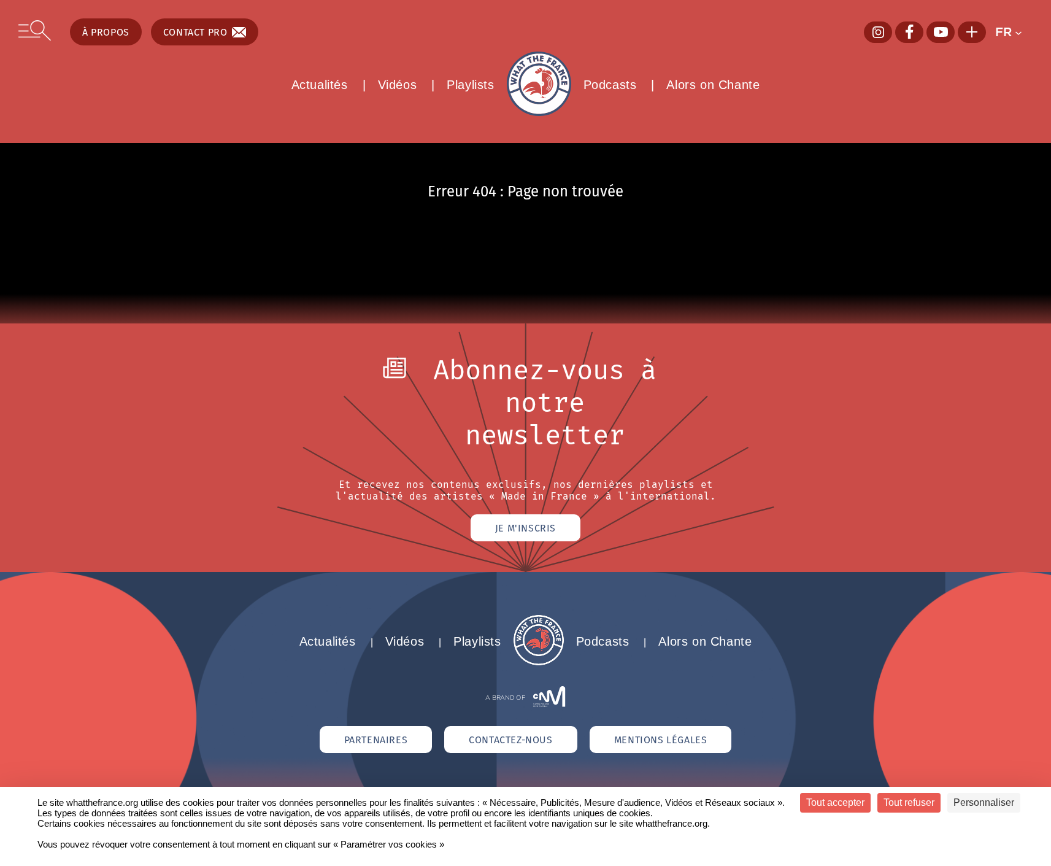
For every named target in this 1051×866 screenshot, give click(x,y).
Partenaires (376, 739)
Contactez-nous (510, 739)
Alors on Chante (713, 84)
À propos (105, 32)
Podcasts (610, 84)
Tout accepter (835, 802)
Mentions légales (660, 739)
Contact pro (195, 32)
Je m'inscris (525, 527)
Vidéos (397, 84)
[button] (1014, 32)
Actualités (319, 84)
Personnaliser (983, 802)
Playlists (470, 84)
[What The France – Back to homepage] (539, 662)
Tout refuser (909, 802)
